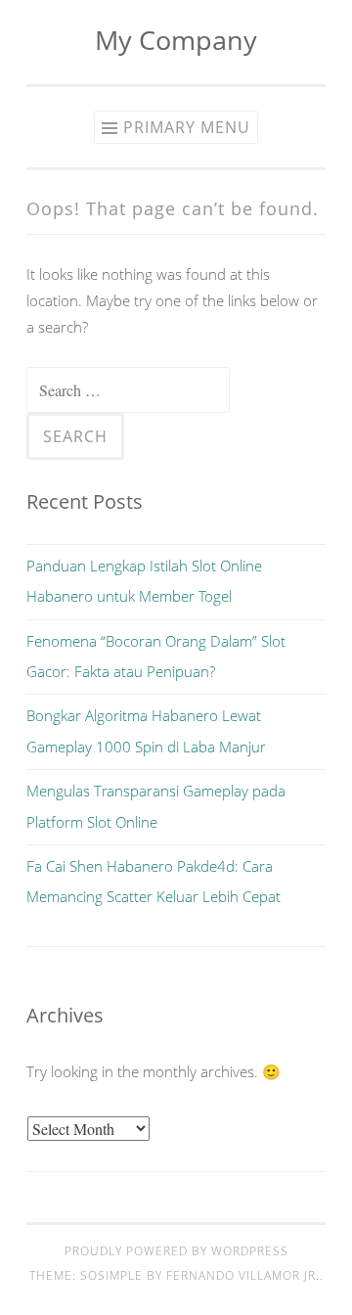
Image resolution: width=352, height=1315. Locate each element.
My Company (176, 40)
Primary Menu (186, 127)
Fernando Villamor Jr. (243, 1275)
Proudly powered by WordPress (176, 1251)
